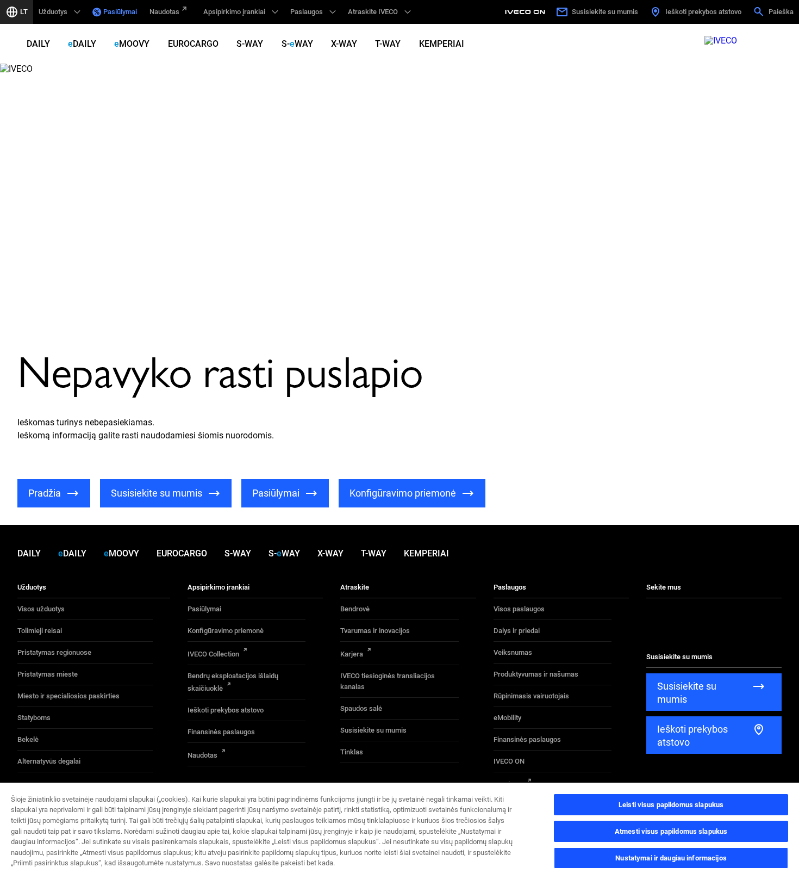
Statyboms (34, 718)
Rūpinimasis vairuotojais (531, 696)
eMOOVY (131, 44)
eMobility (507, 718)
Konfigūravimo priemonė (226, 631)
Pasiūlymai (120, 12)
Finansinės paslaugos (221, 732)
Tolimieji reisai (39, 631)
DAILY (38, 44)
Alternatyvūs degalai (48, 761)
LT (24, 12)
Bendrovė (355, 609)
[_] (526, 12)
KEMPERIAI (441, 44)
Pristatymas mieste (47, 674)
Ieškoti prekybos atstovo (226, 710)
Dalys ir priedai (517, 631)
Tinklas (351, 752)
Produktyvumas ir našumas (536, 674)
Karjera (351, 654)
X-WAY (344, 44)
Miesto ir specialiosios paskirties (68, 696)
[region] (399, 834)
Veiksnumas (513, 652)
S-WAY (249, 44)
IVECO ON (509, 761)
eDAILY (82, 44)
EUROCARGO (193, 44)
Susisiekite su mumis (373, 730)
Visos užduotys (41, 609)
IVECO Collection (213, 654)
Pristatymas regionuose (54, 652)
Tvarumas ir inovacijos (375, 631)
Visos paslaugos (519, 609)
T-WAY (388, 44)
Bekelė (28, 739)
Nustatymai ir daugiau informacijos (670, 858)
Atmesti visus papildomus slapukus (671, 831)
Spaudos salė (361, 708)
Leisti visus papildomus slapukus (671, 805)
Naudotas (164, 12)
